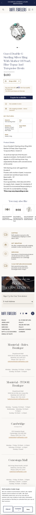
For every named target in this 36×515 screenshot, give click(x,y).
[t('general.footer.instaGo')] (23, 313)
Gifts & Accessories (9, 331)
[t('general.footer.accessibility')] (32, 313)
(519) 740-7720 (20, 435)
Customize (18, 508)
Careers (22, 331)
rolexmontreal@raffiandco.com (18, 361)
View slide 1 (17, 47)
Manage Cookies (25, 329)
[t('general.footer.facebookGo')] (20, 313)
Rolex (4, 320)
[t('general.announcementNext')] (34, 3)
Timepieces (6, 329)
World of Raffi (7, 334)
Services (5, 327)
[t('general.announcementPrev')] (1, 3)
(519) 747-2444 (20, 470)
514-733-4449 (20, 397)
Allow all (8, 509)
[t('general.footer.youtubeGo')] (26, 313)
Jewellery (5, 322)
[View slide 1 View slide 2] (18, 31)
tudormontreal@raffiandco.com (18, 399)
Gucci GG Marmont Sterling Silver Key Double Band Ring (28, 218)
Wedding (5, 325)
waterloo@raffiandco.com (18, 472)
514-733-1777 (20, 359)
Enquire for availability (18, 97)
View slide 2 (18, 47)
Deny (28, 509)
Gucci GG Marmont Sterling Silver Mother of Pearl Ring (7, 218)
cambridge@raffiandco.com (18, 437)
